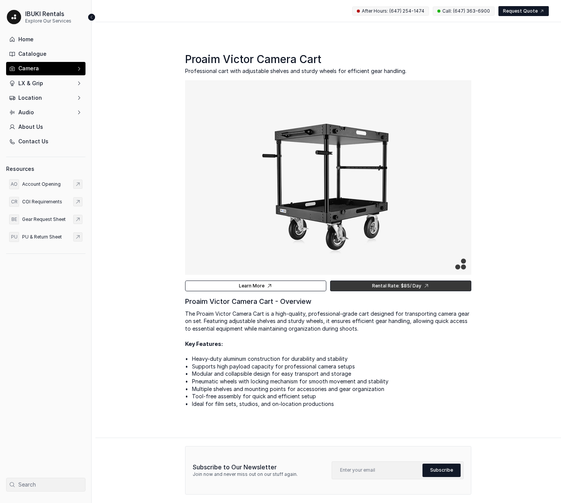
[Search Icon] (45, 485)
